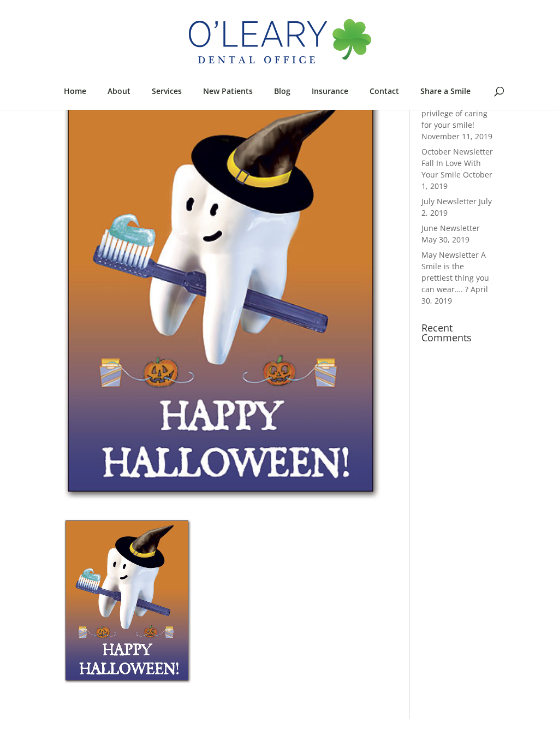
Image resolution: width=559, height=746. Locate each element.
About (119, 91)
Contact (384, 91)
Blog (282, 91)
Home (75, 91)
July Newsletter (449, 201)
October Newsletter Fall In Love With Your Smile (457, 163)
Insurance (330, 91)
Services (167, 91)
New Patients (228, 91)
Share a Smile (445, 91)
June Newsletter (450, 228)
